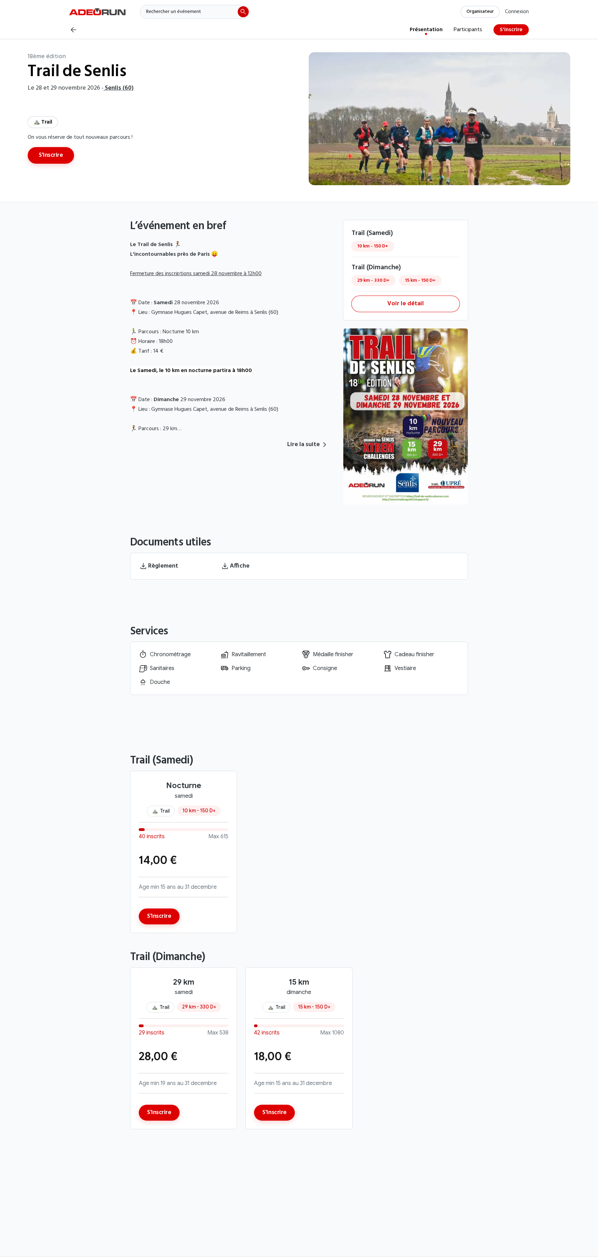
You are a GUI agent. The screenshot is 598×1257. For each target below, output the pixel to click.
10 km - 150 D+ (372, 246)
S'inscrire (511, 29)
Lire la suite (303, 445)
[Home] (97, 10)
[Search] (194, 12)
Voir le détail (405, 304)
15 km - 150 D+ (420, 280)
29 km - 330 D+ (373, 280)
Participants (468, 30)
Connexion (517, 12)
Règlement (163, 566)
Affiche (240, 566)
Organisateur (480, 12)
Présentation (426, 30)
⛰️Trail (42, 122)
